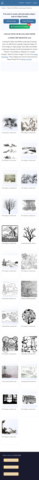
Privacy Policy (11, 467)
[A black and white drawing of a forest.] (29, 206)
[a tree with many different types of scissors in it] (29, 316)
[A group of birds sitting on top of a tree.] (29, 178)
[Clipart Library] (2, 3)
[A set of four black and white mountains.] (10, 153)
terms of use (27, 59)
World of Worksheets (11, 474)
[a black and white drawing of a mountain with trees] (10, 261)
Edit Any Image (11, 21)
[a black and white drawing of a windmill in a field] (10, 233)
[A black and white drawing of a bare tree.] (10, 208)
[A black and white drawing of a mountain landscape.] (29, 127)
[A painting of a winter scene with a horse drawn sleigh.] (10, 178)
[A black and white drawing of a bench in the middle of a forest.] (10, 123)
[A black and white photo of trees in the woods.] (10, 399)
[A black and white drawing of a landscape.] (29, 150)
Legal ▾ (35, 3)
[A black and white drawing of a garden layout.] (10, 344)
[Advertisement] (19, 92)
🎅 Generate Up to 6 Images (20, 25)
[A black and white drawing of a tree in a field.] (29, 399)
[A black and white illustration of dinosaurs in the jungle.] (29, 261)
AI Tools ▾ (21, 3)
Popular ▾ (28, 3)
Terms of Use (11, 460)
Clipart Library (7, 455)
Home (4, 8)
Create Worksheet (27, 21)
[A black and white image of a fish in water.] (10, 427)
